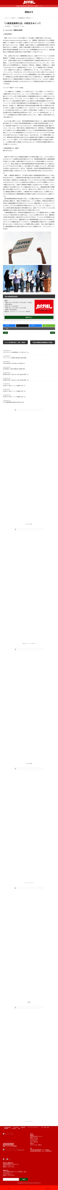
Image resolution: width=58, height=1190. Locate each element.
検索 (24, 1179)
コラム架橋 (13, 1128)
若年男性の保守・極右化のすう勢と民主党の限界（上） (16, 380)
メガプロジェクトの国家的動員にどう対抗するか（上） (16, 352)
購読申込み (29, 317)
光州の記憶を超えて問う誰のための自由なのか (14, 363)
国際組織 (29, 1002)
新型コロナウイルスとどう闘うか (29, 643)
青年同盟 (23, 1127)
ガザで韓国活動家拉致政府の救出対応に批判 (13, 402)
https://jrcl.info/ (21, 1150)
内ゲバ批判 (16, 1127)
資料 (19, 1128)
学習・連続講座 (29, 763)
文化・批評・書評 (29, 524)
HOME (28, 1188)
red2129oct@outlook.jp (8, 1174)
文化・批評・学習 (45, 1127)
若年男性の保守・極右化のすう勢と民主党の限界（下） (16, 374)
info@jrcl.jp (35, 1141)
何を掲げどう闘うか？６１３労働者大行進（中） (14, 391)
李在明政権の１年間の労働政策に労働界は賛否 (14, 369)
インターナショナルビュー (29, 882)
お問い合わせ (47, 1188)
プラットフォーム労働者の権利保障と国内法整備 (14, 357)
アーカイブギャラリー (29, 1121)
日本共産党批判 (7, 1127)
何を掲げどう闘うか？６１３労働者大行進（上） (14, 396)
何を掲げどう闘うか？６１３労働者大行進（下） (14, 385)
